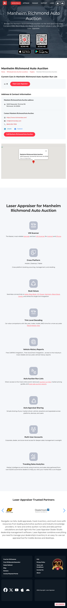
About (38, 573)
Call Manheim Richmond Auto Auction (19, 134)
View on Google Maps (25, 158)
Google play (62, 3)
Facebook (20, 129)
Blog (4, 568)
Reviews (5, 571)
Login (52, 3)
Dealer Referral (7, 565)
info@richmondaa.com (14, 121)
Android (50, 236)
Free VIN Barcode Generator (11, 562)
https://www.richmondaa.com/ (17, 117)
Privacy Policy (41, 562)
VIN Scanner (40, 236)
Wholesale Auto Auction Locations (17, 72)
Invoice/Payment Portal (10, 573)
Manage (35, 3)
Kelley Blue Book (30, 294)
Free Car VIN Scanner (9, 559)
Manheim (48, 294)
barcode (26, 236)
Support (44, 3)
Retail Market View (33, 325)
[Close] (46, 151)
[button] (64, 510)
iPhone (58, 236)
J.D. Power (40, 294)
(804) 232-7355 (12, 124)
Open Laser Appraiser (20, 84)
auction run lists (45, 382)
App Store (58, 3)
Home (3, 72)
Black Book (56, 294)
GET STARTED (60, 604)
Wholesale (16, 3)
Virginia (32, 72)
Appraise (26, 3)
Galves (20, 296)
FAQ (38, 559)
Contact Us (40, 570)
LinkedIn (9, 129)
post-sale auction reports (37, 384)
